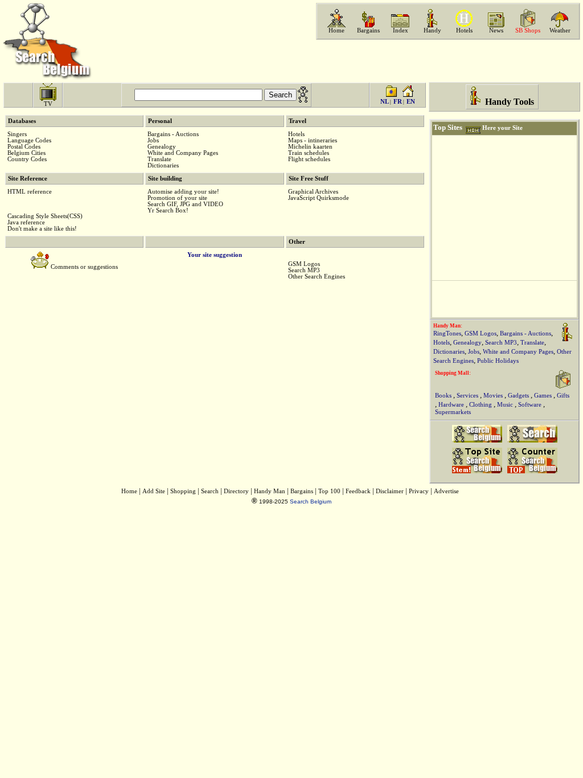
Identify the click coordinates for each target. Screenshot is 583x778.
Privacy (419, 491)
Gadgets (519, 395)
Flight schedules (309, 159)
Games (543, 395)
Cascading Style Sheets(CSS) (45, 216)
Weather (559, 30)
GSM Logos (304, 264)
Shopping (183, 491)
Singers (17, 134)
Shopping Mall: (453, 373)
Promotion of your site (177, 198)
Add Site (153, 491)
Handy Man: (447, 326)
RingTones (447, 333)
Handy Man (269, 491)
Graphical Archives (313, 192)
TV (48, 104)
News (496, 30)
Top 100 (329, 491)
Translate (159, 159)
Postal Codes (23, 147)
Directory (236, 491)
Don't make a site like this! (42, 229)
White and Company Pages (182, 153)
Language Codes (29, 140)
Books (444, 395)
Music (506, 405)
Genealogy (161, 147)
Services (468, 395)
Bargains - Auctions (173, 134)
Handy (432, 30)
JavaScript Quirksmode (318, 198)
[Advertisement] (447, 61)
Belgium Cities (26, 153)
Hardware (452, 405)
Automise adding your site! (183, 192)
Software (530, 405)
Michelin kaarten (310, 147)
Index (400, 30)
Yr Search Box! (167, 210)
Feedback (358, 491)
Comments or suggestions (84, 267)
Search (210, 491)
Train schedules (308, 153)
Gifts (563, 395)
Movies (493, 395)
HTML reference (29, 192)
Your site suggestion (214, 255)
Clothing (481, 405)
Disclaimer (390, 491)
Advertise (446, 491)
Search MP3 (304, 270)
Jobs (153, 140)
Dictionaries (163, 165)
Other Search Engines (316, 276)
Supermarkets (453, 412)
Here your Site (502, 128)
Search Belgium (310, 501)
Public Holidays (498, 361)
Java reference (26, 222)
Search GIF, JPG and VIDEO (185, 204)
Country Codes (27, 159)
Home (336, 30)
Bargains (368, 30)
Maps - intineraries (312, 140)
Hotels (464, 30)
